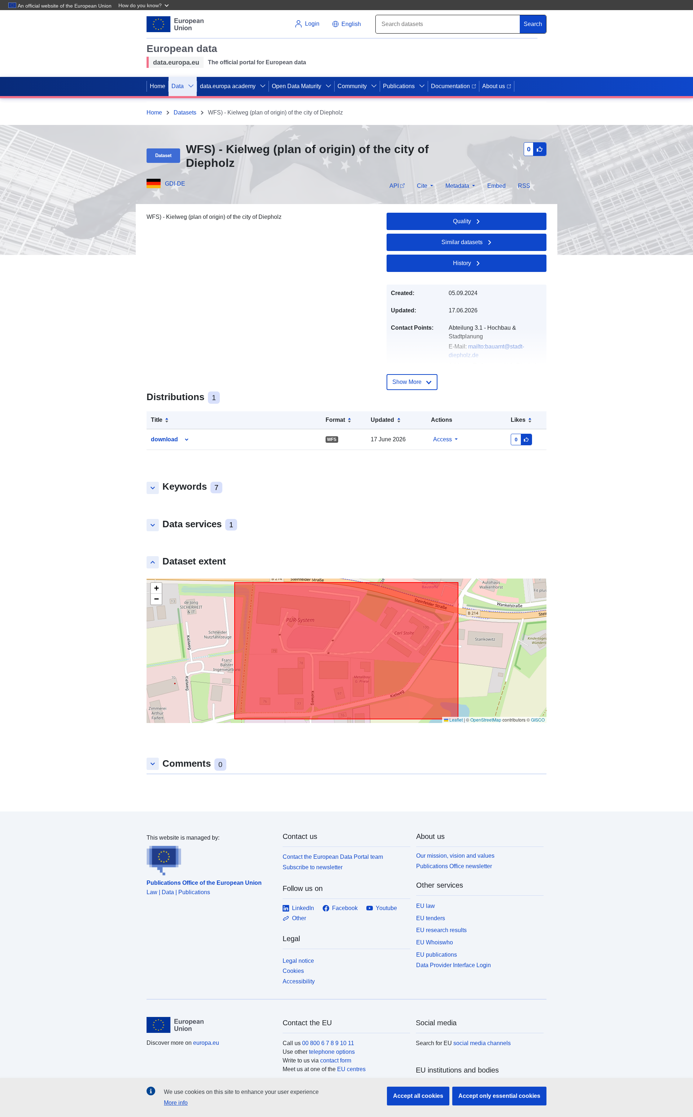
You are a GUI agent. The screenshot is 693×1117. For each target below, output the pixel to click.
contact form (335, 1060)
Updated (382, 420)
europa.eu (206, 1043)
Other (299, 918)
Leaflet (455, 719)
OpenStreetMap (485, 719)
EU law (425, 906)
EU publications (436, 955)
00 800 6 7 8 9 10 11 (328, 1043)
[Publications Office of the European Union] (210, 858)
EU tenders (430, 918)
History (462, 263)
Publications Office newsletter (454, 866)
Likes (518, 420)
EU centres (351, 1069)
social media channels (482, 1043)
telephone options (332, 1052)
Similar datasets (462, 242)
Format (335, 420)
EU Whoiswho (434, 942)
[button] (144, 5)
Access (442, 439)
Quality (462, 221)
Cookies (293, 971)
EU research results (441, 930)
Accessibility (299, 981)
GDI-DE (175, 184)
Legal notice (298, 961)
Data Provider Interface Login (453, 965)
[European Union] (210, 1025)
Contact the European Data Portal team (333, 857)
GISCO (538, 719)
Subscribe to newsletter (313, 867)
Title (156, 420)
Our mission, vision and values (455, 856)
